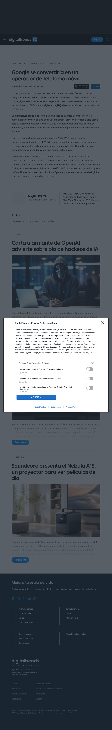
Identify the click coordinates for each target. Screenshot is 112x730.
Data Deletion (40, 407)
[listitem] (56, 363)
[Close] (103, 323)
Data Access (56, 407)
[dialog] (56, 365)
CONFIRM (36, 397)
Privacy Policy (71, 407)
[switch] (89, 369)
